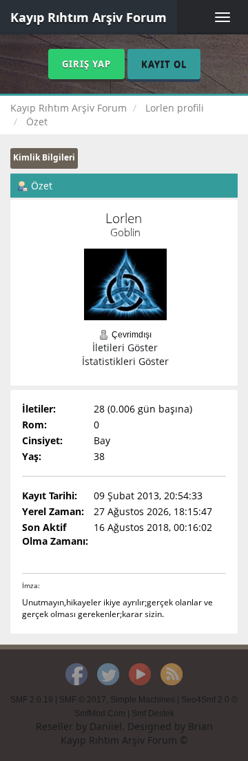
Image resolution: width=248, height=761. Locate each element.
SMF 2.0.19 (31, 700)
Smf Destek (153, 713)
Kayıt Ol (164, 64)
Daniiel (106, 726)
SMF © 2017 (82, 700)
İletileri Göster (125, 347)
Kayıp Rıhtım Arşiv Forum (88, 17)
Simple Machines (142, 700)
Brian (200, 726)
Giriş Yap (86, 64)
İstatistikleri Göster (125, 361)
